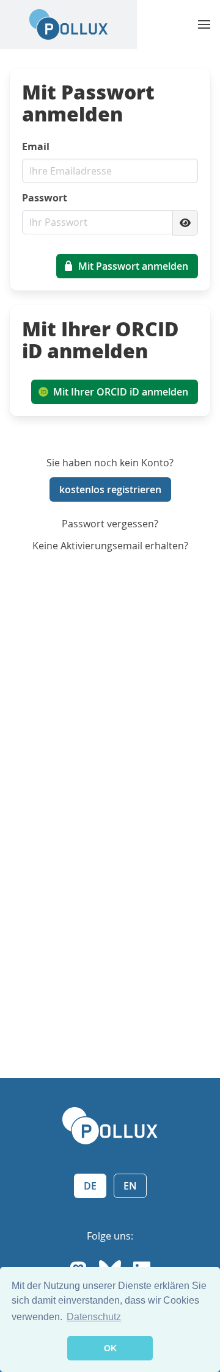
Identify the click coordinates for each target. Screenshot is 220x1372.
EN (130, 1186)
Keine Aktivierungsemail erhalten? (110, 545)
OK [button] (110, 1348)
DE (90, 1186)
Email (36, 146)
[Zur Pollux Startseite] (68, 24)
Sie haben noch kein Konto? (110, 462)
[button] (204, 24)
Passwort (44, 197)
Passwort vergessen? (110, 523)
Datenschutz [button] (94, 1317)
